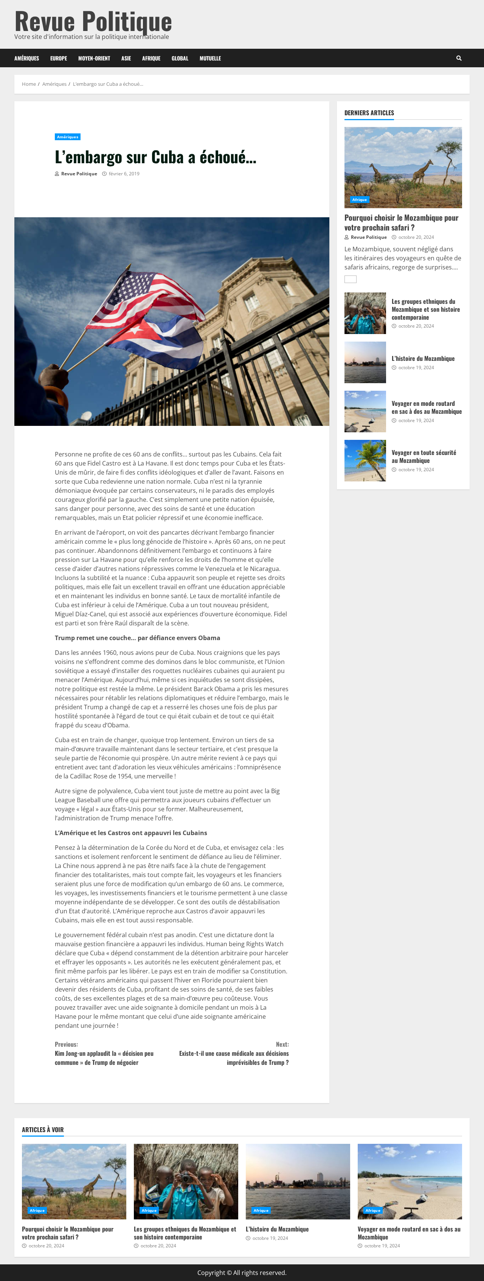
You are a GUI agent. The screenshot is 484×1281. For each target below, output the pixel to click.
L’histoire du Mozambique (365, 362)
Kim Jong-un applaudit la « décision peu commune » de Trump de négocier (104, 1053)
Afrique (151, 58)
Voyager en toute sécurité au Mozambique (365, 460)
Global (180, 58)
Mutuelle (210, 58)
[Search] (459, 58)
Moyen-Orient (94, 58)
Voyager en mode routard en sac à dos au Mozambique (365, 411)
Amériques (26, 58)
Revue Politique (93, 20)
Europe (58, 58)
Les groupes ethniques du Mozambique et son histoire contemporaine (365, 313)
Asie (126, 58)
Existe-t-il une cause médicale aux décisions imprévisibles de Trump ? (234, 1053)
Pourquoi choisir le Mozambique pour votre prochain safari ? (403, 167)
